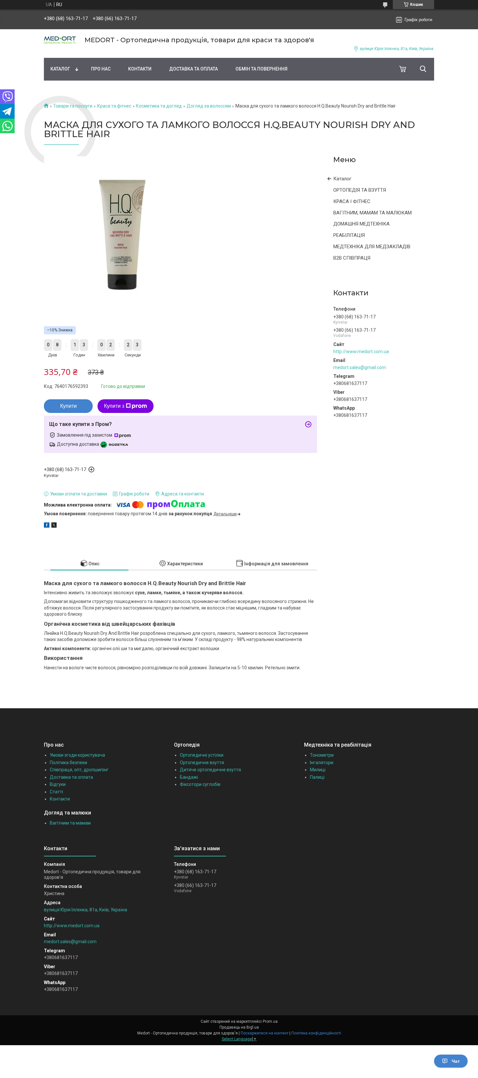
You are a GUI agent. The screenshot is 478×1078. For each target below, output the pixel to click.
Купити (68, 406)
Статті (56, 791)
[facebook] (46, 526)
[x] (54, 526)
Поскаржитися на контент (264, 1033)
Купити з (114, 406)
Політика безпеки (68, 762)
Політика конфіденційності (316, 1033)
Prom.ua (270, 1021)
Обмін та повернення (261, 68)
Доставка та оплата (193, 68)
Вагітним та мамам (70, 823)
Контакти (140, 68)
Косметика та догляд (159, 106)
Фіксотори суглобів (200, 784)
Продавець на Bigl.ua (239, 1027)
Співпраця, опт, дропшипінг (79, 769)
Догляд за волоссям (209, 106)
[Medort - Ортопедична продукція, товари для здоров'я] (60, 40)
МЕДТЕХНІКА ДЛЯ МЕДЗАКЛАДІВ (371, 247)
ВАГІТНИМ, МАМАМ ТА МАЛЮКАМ (372, 213)
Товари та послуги (72, 106)
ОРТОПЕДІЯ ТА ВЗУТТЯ (359, 190)
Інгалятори (321, 762)
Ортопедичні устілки (201, 755)
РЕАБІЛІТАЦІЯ (349, 235)
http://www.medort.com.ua (361, 351)
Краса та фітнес (114, 106)
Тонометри (322, 755)
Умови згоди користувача (77, 755)
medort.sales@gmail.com (359, 367)
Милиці (317, 769)
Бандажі (189, 777)
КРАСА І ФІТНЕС (351, 201)
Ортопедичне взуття (202, 762)
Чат (456, 1061)
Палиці (317, 777)
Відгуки (58, 784)
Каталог (60, 68)
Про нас (101, 68)
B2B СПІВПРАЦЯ (351, 258)
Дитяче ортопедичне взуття (210, 769)
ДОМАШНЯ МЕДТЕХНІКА (361, 224)
